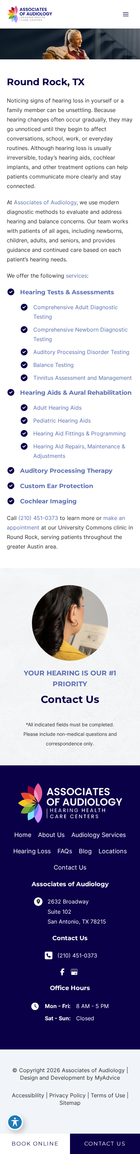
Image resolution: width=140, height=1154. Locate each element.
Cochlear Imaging (48, 501)
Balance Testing (53, 364)
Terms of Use (108, 1095)
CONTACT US (105, 1143)
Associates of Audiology (45, 202)
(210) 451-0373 (38, 518)
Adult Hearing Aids (57, 407)
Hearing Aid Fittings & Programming (79, 433)
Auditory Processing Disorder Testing (81, 352)
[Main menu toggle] (125, 14)
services (76, 275)
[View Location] (41, 901)
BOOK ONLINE (35, 1143)
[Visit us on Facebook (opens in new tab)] (62, 972)
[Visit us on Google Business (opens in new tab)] (74, 972)
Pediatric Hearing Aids (62, 420)
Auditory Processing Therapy (66, 470)
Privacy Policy (67, 1095)
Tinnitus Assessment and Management (82, 377)
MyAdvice (107, 1077)
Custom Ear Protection (56, 486)
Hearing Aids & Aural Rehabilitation (76, 392)
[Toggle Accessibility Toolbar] (15, 1122)
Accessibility (28, 1095)
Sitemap (70, 1102)
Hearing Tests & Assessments (67, 292)
